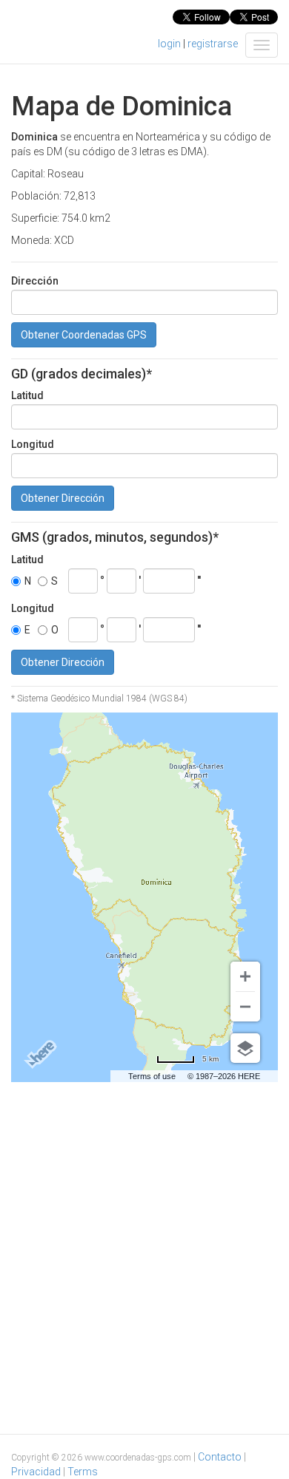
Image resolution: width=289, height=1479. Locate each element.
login (169, 44)
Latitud (27, 395)
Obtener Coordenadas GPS (84, 335)
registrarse (212, 44)
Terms (82, 1472)
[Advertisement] (144, 1237)
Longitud (32, 444)
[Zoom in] (245, 976)
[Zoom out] (245, 1006)
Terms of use (152, 1076)
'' (199, 580)
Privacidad (36, 1472)
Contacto (220, 1457)
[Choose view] (245, 1048)
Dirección (35, 281)
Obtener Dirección (62, 498)
